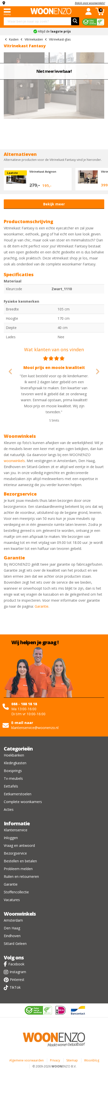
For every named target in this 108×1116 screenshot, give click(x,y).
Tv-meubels (13, 778)
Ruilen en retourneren (21, 876)
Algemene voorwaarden (26, 1060)
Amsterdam (13, 920)
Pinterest (17, 979)
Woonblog (91, 1060)
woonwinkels (14, 460)
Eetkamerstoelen (17, 794)
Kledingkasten (15, 763)
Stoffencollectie (16, 892)
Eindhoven (12, 935)
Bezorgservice (15, 853)
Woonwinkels (20, 913)
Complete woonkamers (23, 801)
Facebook (16, 964)
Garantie (41, 606)
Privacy (55, 1060)
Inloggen (11, 837)
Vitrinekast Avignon (42, 171)
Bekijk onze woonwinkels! (90, 3)
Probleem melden (18, 868)
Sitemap (72, 1060)
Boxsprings (13, 770)
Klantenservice (15, 830)
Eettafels (11, 786)
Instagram (18, 971)
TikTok (15, 987)
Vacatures (12, 899)
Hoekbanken (14, 755)
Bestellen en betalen (20, 861)
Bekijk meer (54, 204)
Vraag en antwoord (19, 845)
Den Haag (12, 928)
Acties (9, 809)
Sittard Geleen (15, 943)
